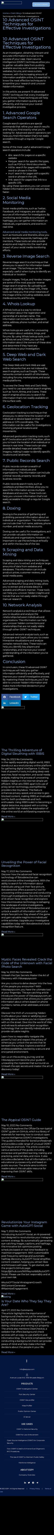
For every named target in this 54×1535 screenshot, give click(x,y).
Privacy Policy (35, 1489)
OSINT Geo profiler (27, 1400)
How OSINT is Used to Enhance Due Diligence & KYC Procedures (25, 1450)
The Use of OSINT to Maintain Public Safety (27, 1457)
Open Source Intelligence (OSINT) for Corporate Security (26, 1441)
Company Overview (27, 1475)
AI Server (27, 1417)
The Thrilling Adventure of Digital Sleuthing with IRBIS (22, 752)
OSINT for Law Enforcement (27, 1435)
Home (6, 13)
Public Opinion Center (27, 1411)
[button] (11, 697)
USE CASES (27, 1424)
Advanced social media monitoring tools (25, 232)
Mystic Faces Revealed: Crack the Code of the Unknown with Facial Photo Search (26, 963)
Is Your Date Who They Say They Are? (26, 1303)
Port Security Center (27, 1394)
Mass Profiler (27, 1406)
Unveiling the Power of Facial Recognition (23, 864)
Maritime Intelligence (27, 1463)
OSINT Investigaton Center (27, 1389)
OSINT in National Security (27, 1429)
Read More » (8, 816)
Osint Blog (16, 13)
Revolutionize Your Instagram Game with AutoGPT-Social (24, 1224)
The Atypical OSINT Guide (21, 1120)
